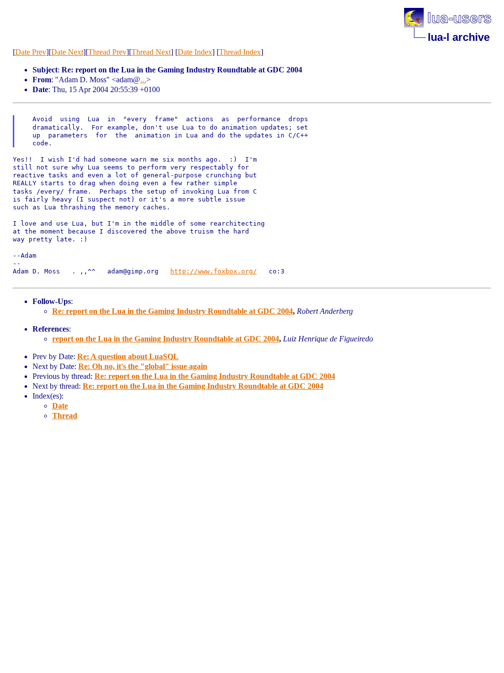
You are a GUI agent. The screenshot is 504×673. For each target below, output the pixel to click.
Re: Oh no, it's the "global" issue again (142, 366)
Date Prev (30, 52)
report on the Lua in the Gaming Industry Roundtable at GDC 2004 (165, 339)
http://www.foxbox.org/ (213, 271)
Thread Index (240, 52)
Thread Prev (107, 52)
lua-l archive (459, 37)
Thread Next (151, 52)
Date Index (195, 52)
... (143, 79)
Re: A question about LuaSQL (128, 356)
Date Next (67, 52)
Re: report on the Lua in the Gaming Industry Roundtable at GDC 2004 (172, 311)
